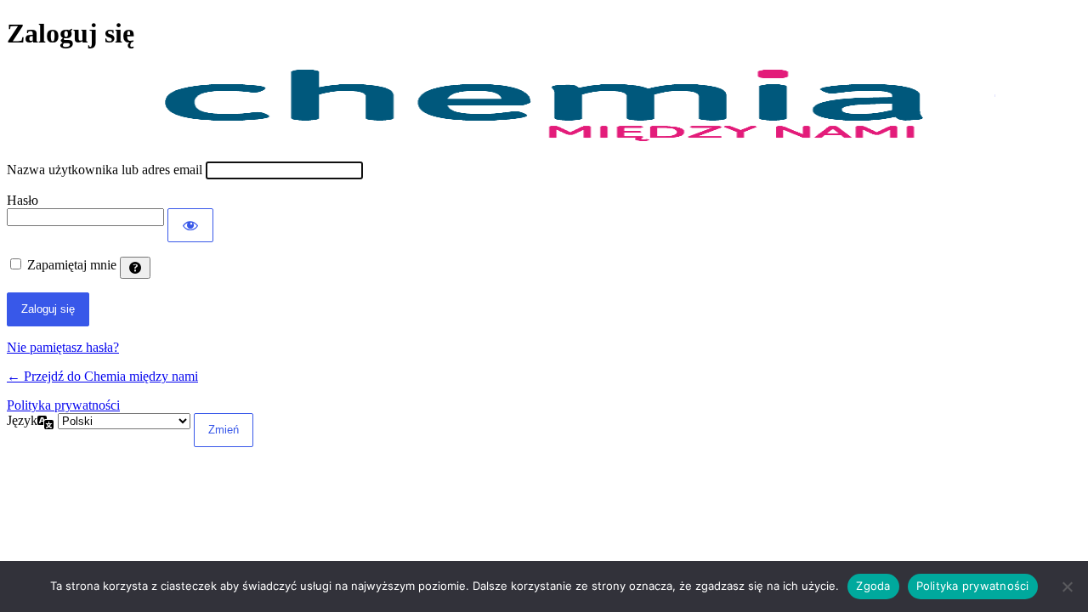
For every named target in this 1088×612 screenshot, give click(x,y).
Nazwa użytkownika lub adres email (104, 169)
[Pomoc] (135, 268)
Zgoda (873, 585)
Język (22, 420)
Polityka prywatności (63, 405)
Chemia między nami (544, 106)
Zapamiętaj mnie (71, 265)
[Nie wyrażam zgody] (1066, 586)
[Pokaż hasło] (190, 225)
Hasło (22, 200)
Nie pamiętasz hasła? (63, 347)
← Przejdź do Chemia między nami (102, 376)
